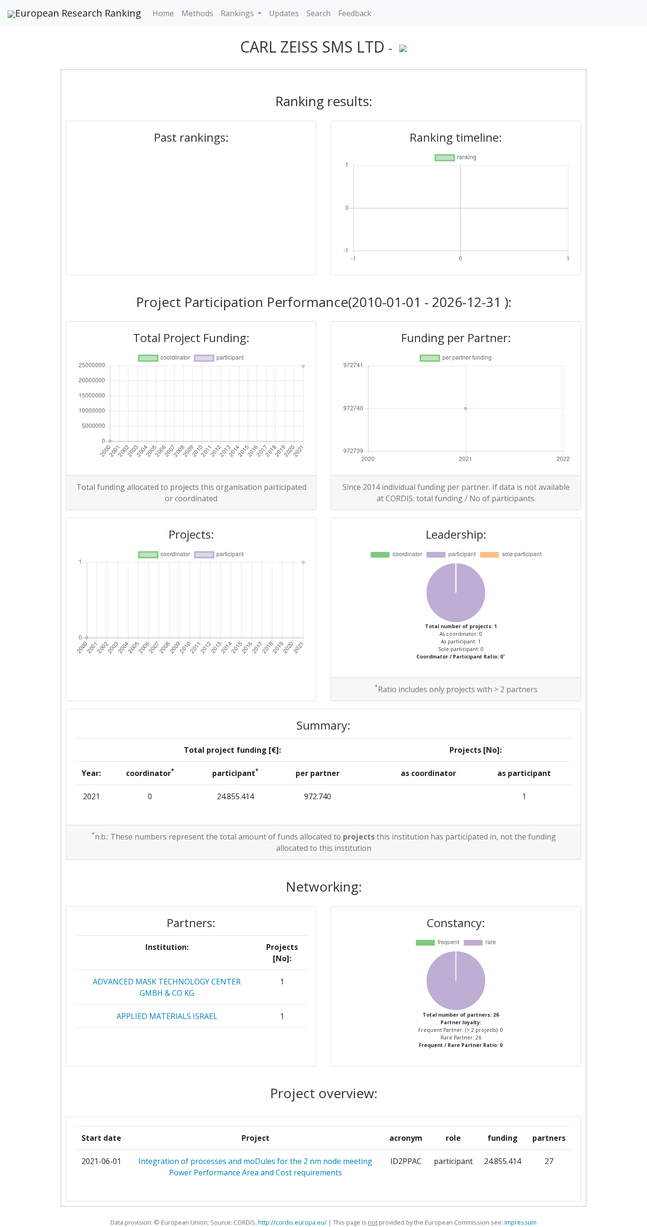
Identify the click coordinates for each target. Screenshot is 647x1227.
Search (318, 13)
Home (163, 13)
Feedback (354, 13)
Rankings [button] (238, 13)
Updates (284, 13)
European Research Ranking (78, 13)
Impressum (520, 1222)
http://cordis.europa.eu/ (292, 1222)
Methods (197, 13)
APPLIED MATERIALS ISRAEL (167, 1016)
